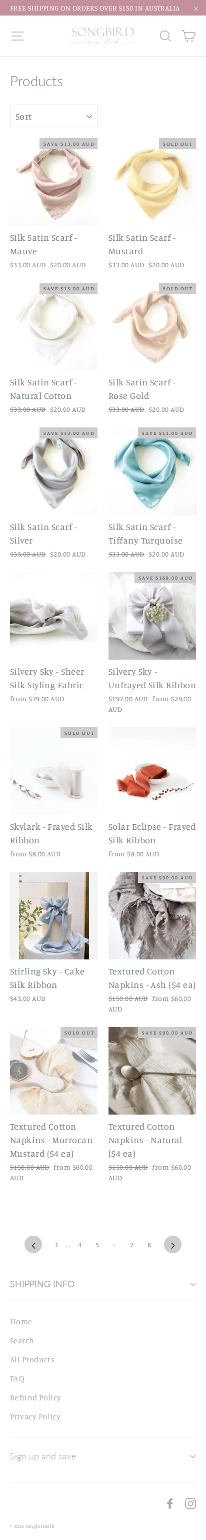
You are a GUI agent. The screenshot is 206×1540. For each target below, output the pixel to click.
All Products (32, 1359)
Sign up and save (43, 1455)
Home (21, 1321)
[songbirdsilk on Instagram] (190, 1502)
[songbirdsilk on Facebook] (170, 1502)
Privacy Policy (35, 1416)
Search (22, 1340)
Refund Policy (36, 1397)
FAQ (17, 1378)
